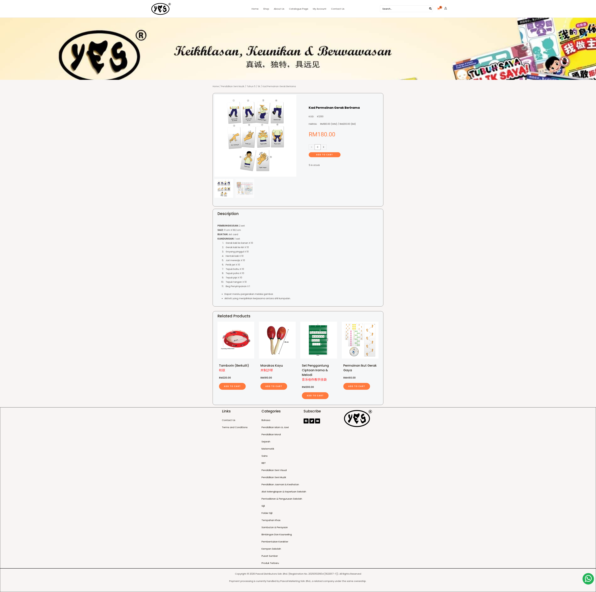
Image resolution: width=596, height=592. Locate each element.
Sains (265, 455)
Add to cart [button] (232, 386)
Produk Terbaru (270, 563)
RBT (264, 463)
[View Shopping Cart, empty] (438, 9)
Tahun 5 (251, 86)
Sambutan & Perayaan (275, 527)
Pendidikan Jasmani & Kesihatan (280, 484)
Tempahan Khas (271, 520)
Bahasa (266, 420)
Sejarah (266, 441)
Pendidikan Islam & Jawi (275, 427)
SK (259, 86)
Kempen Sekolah (271, 548)
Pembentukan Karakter (275, 541)
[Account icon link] (445, 9)
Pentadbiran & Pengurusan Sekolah (282, 498)
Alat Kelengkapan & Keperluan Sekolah (284, 491)
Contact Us (228, 420)
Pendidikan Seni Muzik (232, 86)
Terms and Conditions (235, 427)
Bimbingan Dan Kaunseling (277, 534)
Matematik (268, 448)
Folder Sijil (267, 513)
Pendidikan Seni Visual (274, 470)
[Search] (431, 9)
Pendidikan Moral (271, 434)
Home (216, 86)
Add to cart (324, 154)
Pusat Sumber (270, 556)
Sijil (263, 505)
